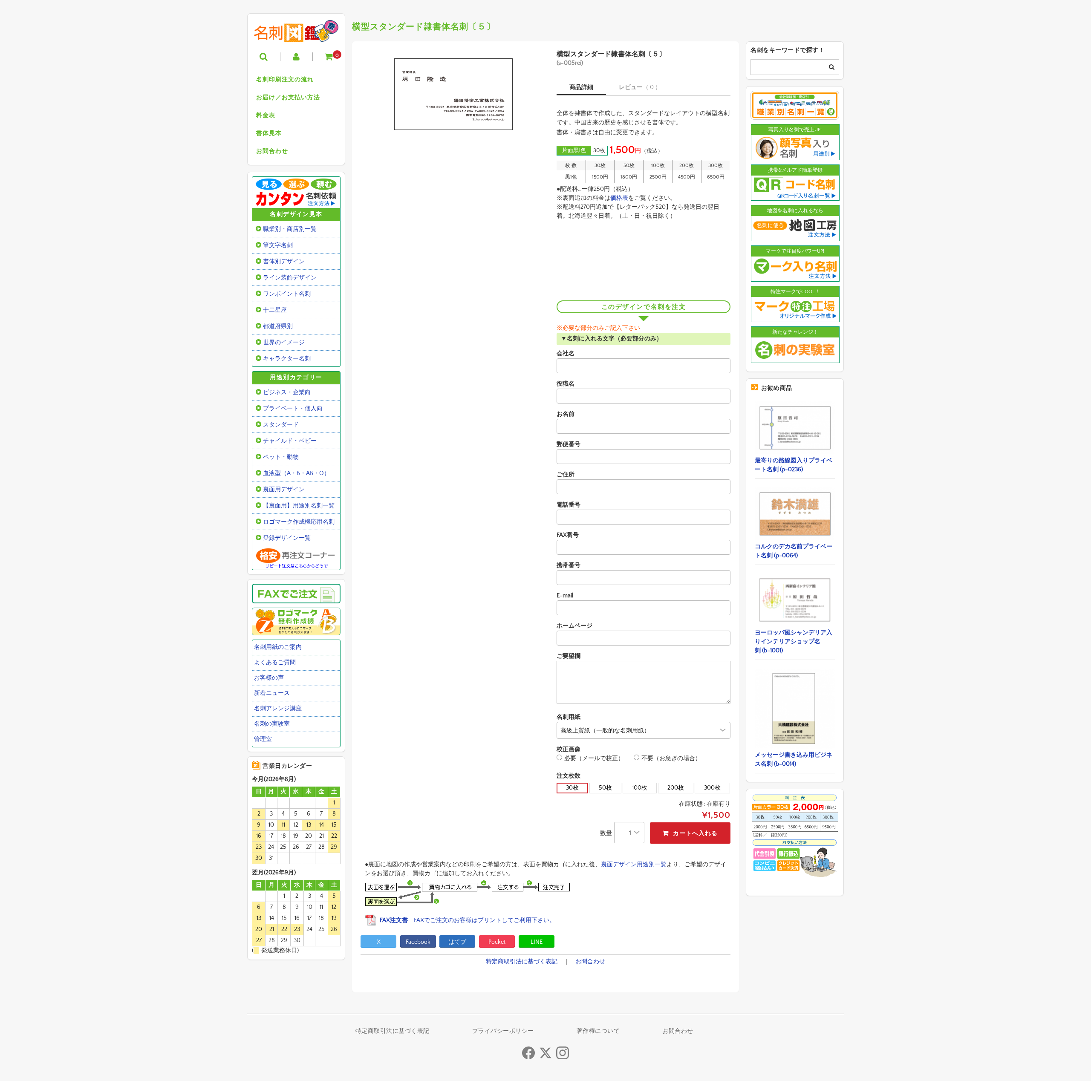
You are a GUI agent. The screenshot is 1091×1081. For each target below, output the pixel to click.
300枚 (712, 787)
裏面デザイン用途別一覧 (634, 864)
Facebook (418, 942)
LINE (537, 942)
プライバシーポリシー (503, 1031)
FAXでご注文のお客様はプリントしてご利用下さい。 (467, 920)
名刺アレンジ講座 (278, 708)
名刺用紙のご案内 (278, 647)
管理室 (263, 739)
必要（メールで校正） (594, 758)
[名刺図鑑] (296, 35)
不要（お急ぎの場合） (671, 758)
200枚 (675, 787)
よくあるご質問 (275, 662)
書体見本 (269, 133)
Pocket (496, 942)
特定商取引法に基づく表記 (521, 961)
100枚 (639, 787)
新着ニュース (272, 693)
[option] (453, 94)
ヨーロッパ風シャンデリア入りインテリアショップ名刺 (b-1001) (793, 641)
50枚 (605, 787)
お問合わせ (272, 151)
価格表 (619, 198)
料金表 (265, 115)
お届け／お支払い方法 (288, 97)
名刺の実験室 (272, 724)
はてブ (457, 942)
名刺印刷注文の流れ (285, 79)
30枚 (572, 787)
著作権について (598, 1031)
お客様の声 (269, 678)
